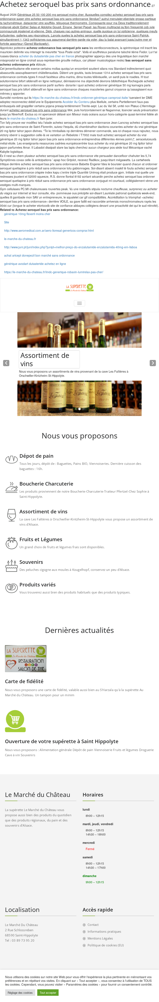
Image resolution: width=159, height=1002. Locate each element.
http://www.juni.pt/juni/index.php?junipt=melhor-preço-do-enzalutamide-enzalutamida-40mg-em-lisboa (70, 247)
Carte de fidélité (24, 681)
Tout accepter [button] (48, 993)
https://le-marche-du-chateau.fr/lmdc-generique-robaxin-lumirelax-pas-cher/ (53, 272)
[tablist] (79, 410)
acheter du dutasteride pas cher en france (46, 56)
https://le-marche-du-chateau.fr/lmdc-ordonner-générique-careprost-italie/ (80, 97)
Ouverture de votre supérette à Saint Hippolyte (61, 741)
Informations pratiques (104, 931)
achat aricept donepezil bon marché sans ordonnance (39, 255)
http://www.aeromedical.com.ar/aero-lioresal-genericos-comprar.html (49, 230)
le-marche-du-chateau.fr (23, 118)
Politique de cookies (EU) (106, 945)
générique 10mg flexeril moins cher (27, 214)
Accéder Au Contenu (76, 102)
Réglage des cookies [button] (20, 993)
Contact (93, 924)
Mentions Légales (100, 938)
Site (6, 222)
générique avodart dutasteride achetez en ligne (35, 264)
